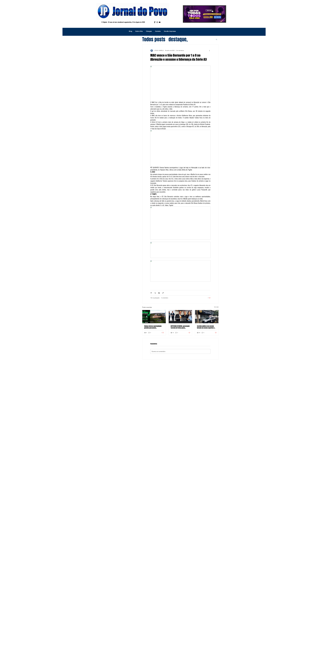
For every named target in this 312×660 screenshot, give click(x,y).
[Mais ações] (209, 50)
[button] (216, 39)
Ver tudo (216, 307)
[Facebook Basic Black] (155, 22)
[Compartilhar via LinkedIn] (159, 293)
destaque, (178, 39)
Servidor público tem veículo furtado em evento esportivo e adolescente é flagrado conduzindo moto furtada (205, 327)
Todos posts (153, 39)
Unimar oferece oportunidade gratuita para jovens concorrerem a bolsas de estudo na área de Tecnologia (153, 327)
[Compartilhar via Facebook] (151, 293)
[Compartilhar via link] (163, 293)
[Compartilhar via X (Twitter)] (155, 293)
